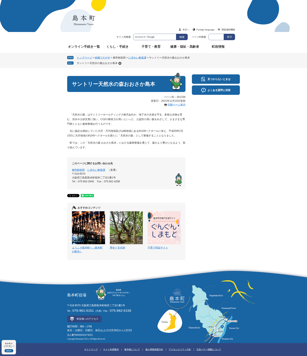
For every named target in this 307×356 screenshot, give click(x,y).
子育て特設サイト (158, 247)
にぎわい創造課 (137, 57)
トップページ (84, 57)
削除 (119, 63)
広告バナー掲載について (209, 349)
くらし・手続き (117, 46)
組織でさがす (102, 57)
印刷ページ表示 (176, 104)
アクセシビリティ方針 (180, 349)
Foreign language (205, 29)
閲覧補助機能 (228, 29)
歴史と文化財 (117, 247)
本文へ (186, 29)
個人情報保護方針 (154, 349)
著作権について (132, 349)
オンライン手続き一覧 (84, 46)
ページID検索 (199, 37)
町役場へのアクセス (87, 318)
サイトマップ (91, 349)
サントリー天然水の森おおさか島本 (97, 63)
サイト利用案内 (111, 349)
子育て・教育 (151, 46)
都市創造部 (78, 170)
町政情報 (218, 46)
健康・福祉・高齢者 (184, 46)
